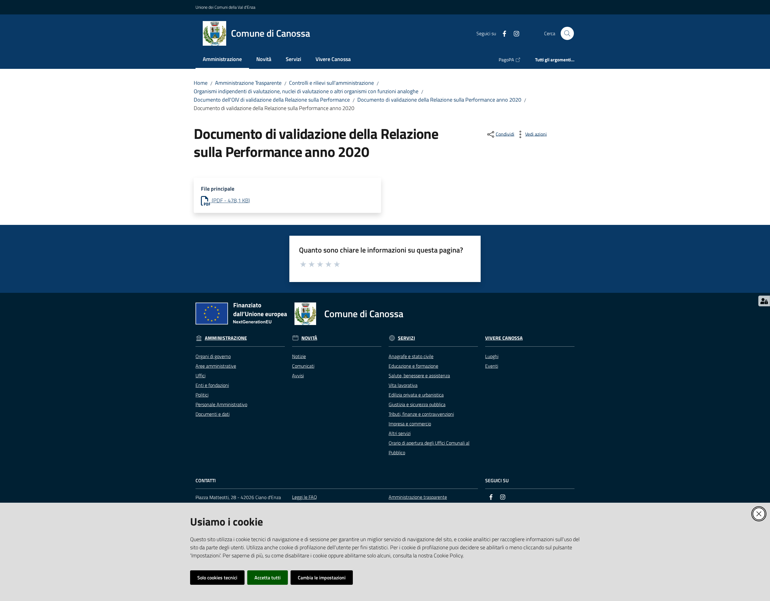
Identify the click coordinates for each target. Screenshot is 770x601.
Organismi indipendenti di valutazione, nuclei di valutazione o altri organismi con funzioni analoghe (306, 91)
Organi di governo (213, 356)
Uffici (200, 375)
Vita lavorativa (403, 385)
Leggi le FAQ (304, 497)
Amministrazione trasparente (418, 497)
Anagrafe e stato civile (411, 356)
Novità (309, 338)
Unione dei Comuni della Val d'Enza (225, 7)
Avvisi (298, 375)
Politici (202, 394)
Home (201, 83)
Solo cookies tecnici (217, 577)
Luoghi (491, 356)
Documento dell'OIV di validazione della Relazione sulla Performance (272, 100)
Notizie (299, 356)
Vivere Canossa (504, 338)
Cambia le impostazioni (322, 577)
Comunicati (303, 365)
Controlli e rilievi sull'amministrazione (331, 83)
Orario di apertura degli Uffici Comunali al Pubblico (429, 447)
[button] (567, 33)
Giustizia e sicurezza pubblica (417, 404)
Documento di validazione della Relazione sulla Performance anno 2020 (439, 100)
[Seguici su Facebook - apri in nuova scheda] (502, 33)
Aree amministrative (216, 365)
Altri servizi (400, 433)
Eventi (491, 365)
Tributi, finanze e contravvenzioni (421, 414)
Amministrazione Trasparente (248, 83)
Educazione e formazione (413, 365)
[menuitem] (222, 60)
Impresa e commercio (410, 423)
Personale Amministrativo (221, 404)
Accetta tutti (267, 577)
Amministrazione (226, 338)
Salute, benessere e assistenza (419, 375)
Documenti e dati (212, 414)
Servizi (406, 338)
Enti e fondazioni (212, 385)
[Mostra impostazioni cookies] (764, 301)
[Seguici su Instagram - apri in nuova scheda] (514, 33)
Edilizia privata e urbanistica (416, 394)
